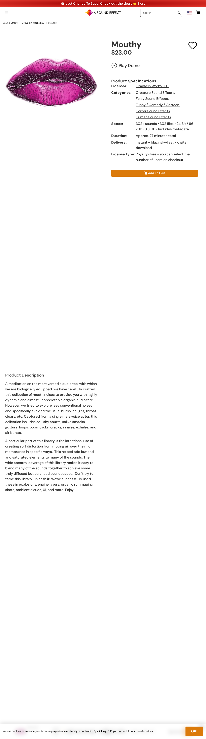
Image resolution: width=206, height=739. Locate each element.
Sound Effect (10, 22)
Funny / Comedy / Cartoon (157, 105)
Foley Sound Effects (152, 98)
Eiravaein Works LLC (33, 22)
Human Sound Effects (153, 117)
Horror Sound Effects (153, 111)
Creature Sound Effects (155, 92)
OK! (194, 731)
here (141, 3)
